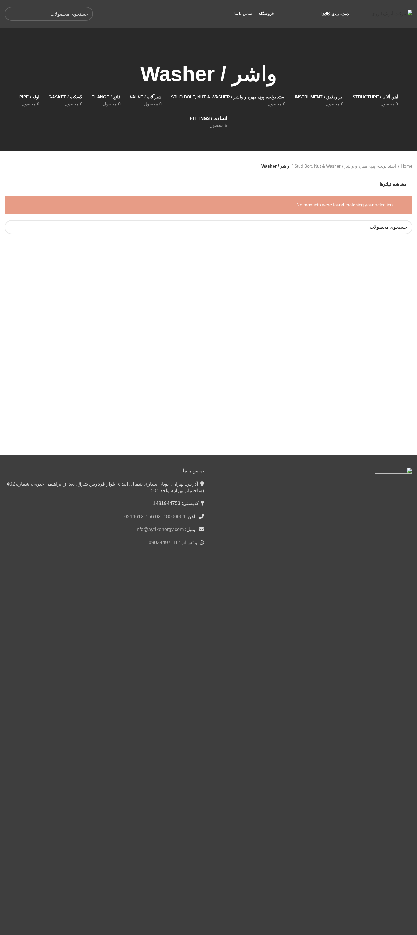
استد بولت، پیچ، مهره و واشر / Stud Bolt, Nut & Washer (345, 166)
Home (406, 166)
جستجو (12, 14)
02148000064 (170, 516)
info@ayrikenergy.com (160, 529)
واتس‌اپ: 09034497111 (173, 542)
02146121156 (139, 516)
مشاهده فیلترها (393, 184)
